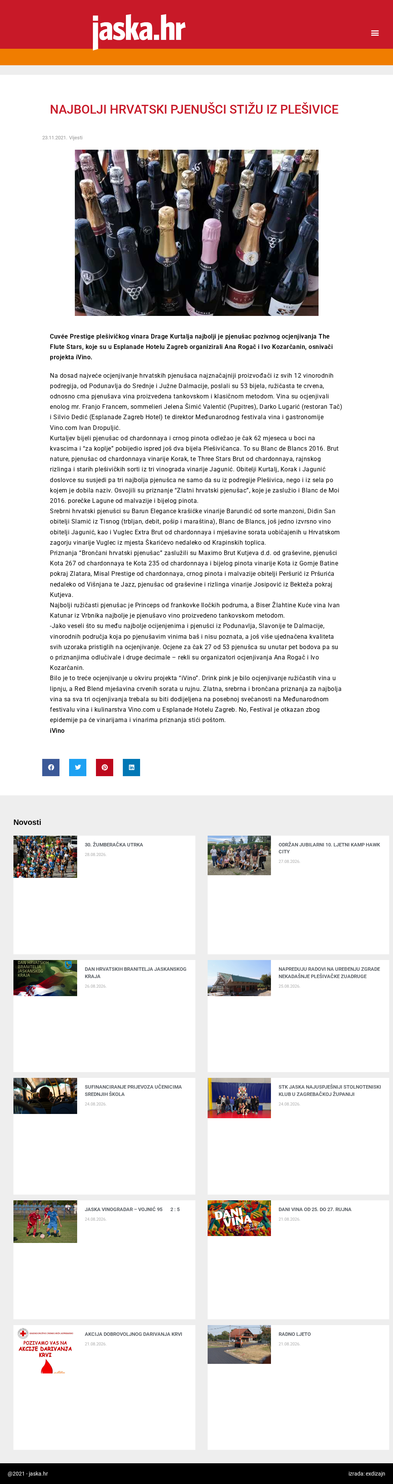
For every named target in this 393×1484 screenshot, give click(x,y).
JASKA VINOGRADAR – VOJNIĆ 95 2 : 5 (132, 1209)
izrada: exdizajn (366, 1474)
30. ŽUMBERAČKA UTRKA (114, 845)
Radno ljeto (295, 1334)
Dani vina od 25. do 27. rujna (315, 1209)
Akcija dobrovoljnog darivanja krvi (133, 1334)
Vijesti (76, 137)
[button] (375, 32)
